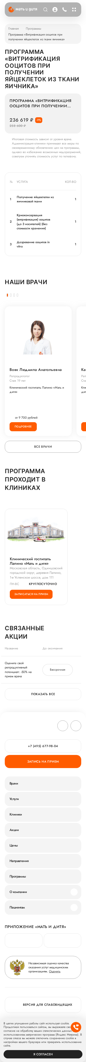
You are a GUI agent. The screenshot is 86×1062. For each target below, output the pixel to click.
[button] (7, 295)
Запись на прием (43, 761)
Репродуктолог (20, 376)
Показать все (43, 694)
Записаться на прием (31, 594)
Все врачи (43, 446)
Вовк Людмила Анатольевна (36, 369)
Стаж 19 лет (18, 380)
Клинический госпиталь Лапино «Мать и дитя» (37, 389)
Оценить (54, 971)
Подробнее (23, 426)
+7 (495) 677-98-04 (64, 9)
